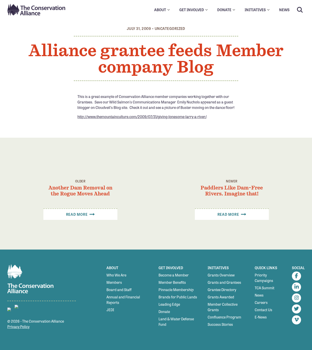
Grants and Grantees (224, 282)
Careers (261, 302)
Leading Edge (169, 304)
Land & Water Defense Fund (176, 321)
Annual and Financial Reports (123, 299)
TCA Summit (264, 287)
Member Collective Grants (223, 307)
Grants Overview (221, 275)
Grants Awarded (221, 297)
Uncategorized (170, 28)
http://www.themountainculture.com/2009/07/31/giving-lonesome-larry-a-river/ (141, 116)
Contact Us (263, 309)
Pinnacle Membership (176, 289)
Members (114, 282)
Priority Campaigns (264, 277)
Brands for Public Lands (178, 297)
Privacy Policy (18, 326)
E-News (261, 317)
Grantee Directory (222, 289)
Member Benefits (172, 282)
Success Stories (220, 324)
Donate (164, 311)
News (259, 295)
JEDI (110, 309)
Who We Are (116, 275)
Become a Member (174, 275)
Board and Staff (119, 289)
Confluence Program (224, 317)
